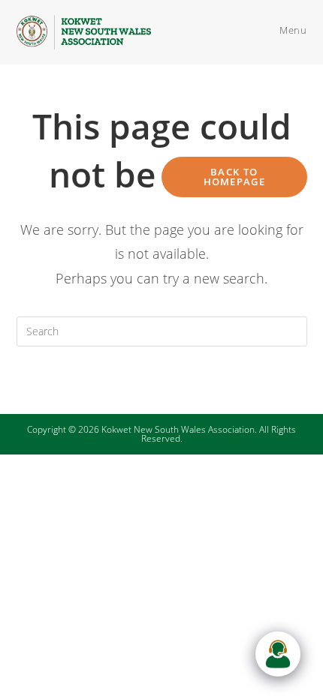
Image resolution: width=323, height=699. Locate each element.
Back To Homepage (234, 176)
